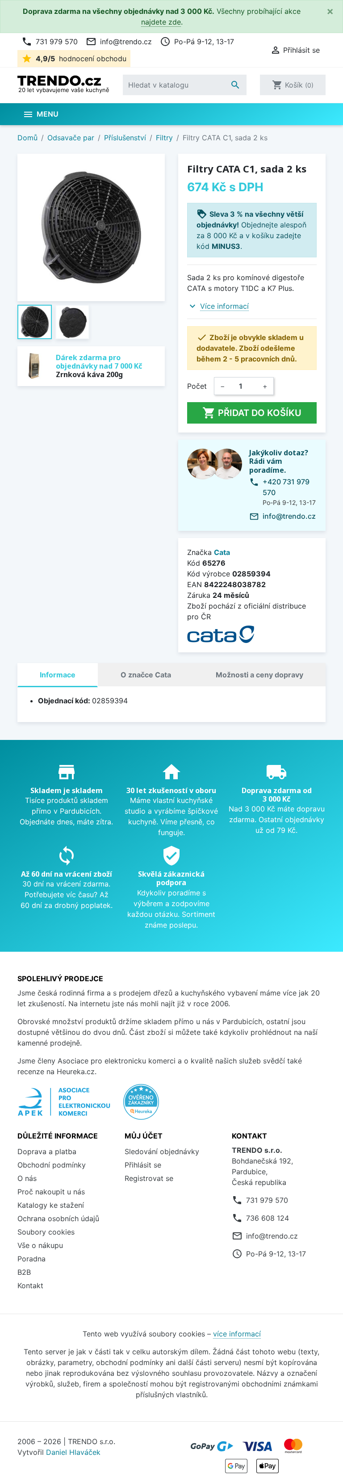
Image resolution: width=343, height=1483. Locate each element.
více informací (237, 1333)
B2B (24, 1272)
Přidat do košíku (251, 413)
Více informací (224, 306)
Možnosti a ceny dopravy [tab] (259, 674)
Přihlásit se (143, 1164)
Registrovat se (149, 1178)
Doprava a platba (46, 1151)
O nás (27, 1178)
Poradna (31, 1258)
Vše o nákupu (40, 1245)
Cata (222, 552)
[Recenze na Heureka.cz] (141, 1106)
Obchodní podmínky (51, 1164)
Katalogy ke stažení (50, 1205)
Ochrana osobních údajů (58, 1218)
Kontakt (30, 1285)
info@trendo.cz (119, 41)
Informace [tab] (57, 674)
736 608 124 (267, 1218)
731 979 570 (49, 41)
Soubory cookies (46, 1231)
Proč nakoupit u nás (51, 1191)
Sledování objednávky (162, 1151)
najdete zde (161, 21)
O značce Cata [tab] (146, 674)
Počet (197, 386)
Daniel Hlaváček (73, 1452)
